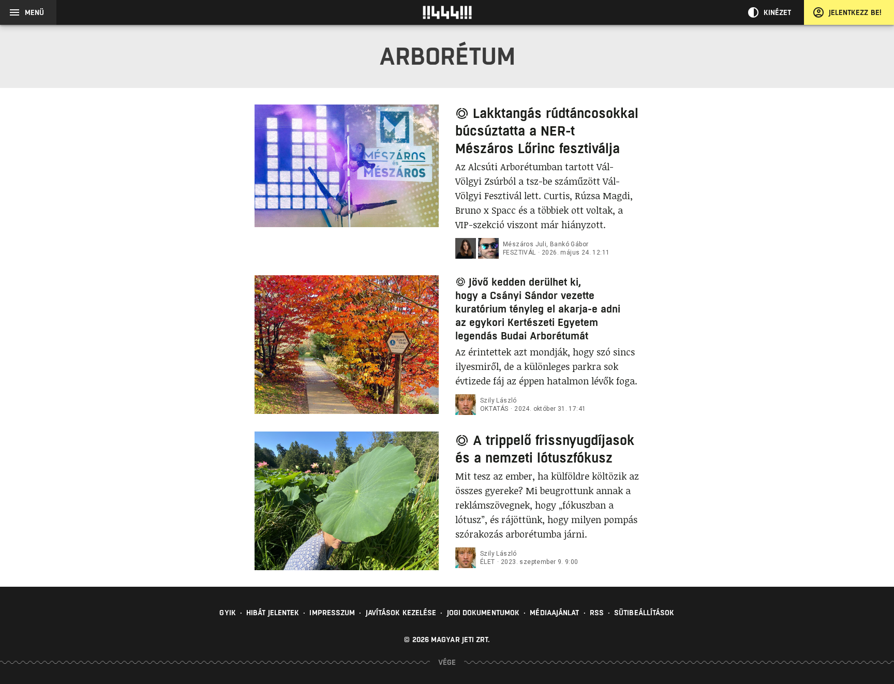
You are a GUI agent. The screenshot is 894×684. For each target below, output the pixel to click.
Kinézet (778, 12)
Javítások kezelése (401, 612)
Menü (34, 12)
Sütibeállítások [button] (644, 612)
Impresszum (332, 612)
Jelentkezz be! (855, 12)
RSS (597, 612)
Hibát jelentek (272, 612)
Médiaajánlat (554, 612)
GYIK (227, 612)
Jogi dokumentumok (483, 612)
